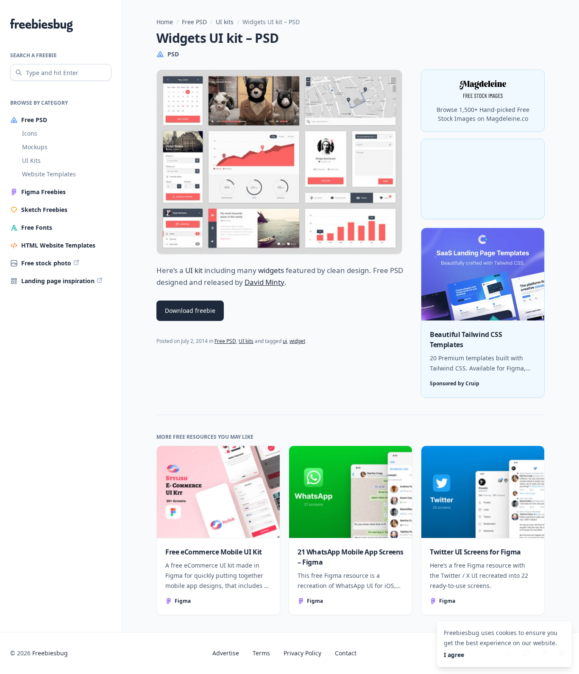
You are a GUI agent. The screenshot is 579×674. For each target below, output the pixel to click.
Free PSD (194, 22)
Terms (261, 653)
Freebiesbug (50, 653)
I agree (454, 655)
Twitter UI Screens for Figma (475, 552)
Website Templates (49, 174)
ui (285, 341)
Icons (29, 133)
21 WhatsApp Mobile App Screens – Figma (351, 557)
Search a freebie (33, 55)
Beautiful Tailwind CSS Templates (466, 339)
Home (164, 22)
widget (297, 341)
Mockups (34, 147)
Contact (345, 653)
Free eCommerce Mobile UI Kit (213, 552)
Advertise (225, 653)
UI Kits (31, 160)
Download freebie (190, 310)
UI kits (225, 22)
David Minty (264, 282)
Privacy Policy (302, 653)
